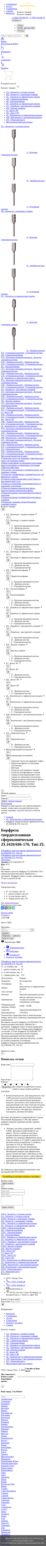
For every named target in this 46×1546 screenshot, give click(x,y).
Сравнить (16, 936)
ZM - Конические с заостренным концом (19, 438)
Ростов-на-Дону (8, 1484)
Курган (4, 1450)
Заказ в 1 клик (7, 938)
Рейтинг (4, 1082)
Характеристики (8, 887)
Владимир (5, 1415)
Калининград (7, 1438)
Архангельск (6, 1399)
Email (3, 796)
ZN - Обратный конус (10, 449)
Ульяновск (5, 1525)
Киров (4, 1445)
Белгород (5, 1408)
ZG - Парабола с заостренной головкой (18, 389)
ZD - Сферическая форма (12, 355)
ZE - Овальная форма (10, 367)
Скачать (9, 11)
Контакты (10, 13)
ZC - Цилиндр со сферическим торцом (18, 296)
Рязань (4, 1486)
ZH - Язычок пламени (10, 401)
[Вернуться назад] (8, 517)
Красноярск (6, 1447)
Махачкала (5, 1459)
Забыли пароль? (15, 801)
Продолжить (7, 1087)
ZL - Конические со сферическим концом (19, 426)
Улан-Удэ (5, 1523)
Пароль (4, 798)
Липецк (4, 1454)
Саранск (4, 1493)
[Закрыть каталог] (3, 509)
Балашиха (5, 1404)
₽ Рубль (16, 20)
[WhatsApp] (9, 907)
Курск (3, 1452)
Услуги (9, 6)
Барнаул (4, 1406)
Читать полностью (9, 883)
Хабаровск (5, 1530)
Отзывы (5, 915)
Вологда (4, 1420)
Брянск (4, 1411)
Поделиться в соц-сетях (11, 905)
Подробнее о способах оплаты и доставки (21, 1176)
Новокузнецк (7, 1468)
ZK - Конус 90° (7, 419)
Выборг (4, 1424)
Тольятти (5, 1514)
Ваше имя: (5, 1065)
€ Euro (20, 25)
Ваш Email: (6, 1301)
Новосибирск (7, 1470)
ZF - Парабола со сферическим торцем (18, 378)
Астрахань (5, 1401)
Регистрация (6, 44)
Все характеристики (10, 903)
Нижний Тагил (7, 1466)
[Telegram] (13, 907)
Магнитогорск (7, 1456)
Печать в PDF (7, 913)
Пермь (4, 1482)
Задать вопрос (7, 1183)
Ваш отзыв (5, 1079)
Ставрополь (6, 1507)
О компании (11, 4)
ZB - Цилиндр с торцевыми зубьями (17, 211)
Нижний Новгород (9, 1463)
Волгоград (5, 1417)
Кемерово (5, 1443)
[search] (27, 35)
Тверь (3, 1512)
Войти (15, 44)
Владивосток (6, 1413)
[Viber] (6, 907)
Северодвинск (7, 1498)
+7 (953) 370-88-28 (20, 18)
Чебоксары (5, 1532)
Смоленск (5, 1502)
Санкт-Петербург (8, 1491)
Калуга (4, 1440)
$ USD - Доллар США (26, 28)
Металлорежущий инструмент (14, 456)
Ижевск (4, 1431)
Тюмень (4, 1521)
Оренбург (5, 1477)
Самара (4, 1489)
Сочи (3, 1505)
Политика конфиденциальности (31, 1376)
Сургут (4, 1509)
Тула (3, 1518)
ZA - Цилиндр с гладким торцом (15, 126)
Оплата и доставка (14, 1323)
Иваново (5, 1429)
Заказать (5, 933)
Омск (3, 1473)
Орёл (3, 1475)
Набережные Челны (9, 1461)
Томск (3, 1516)
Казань (4, 1436)
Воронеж (5, 1422)
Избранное (6, 936)
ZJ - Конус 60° (7, 412)
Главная (9, 817)
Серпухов (5, 1500)
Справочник (11, 9)
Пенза (3, 1479)
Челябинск (5, 1535)
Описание (5, 869)
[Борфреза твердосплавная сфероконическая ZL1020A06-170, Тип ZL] (23, 853)
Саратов (4, 1495)
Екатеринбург (7, 1427)
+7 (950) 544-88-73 (37, 18)
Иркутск (4, 1434)
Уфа (3, 1528)
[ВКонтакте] (2, 907)
